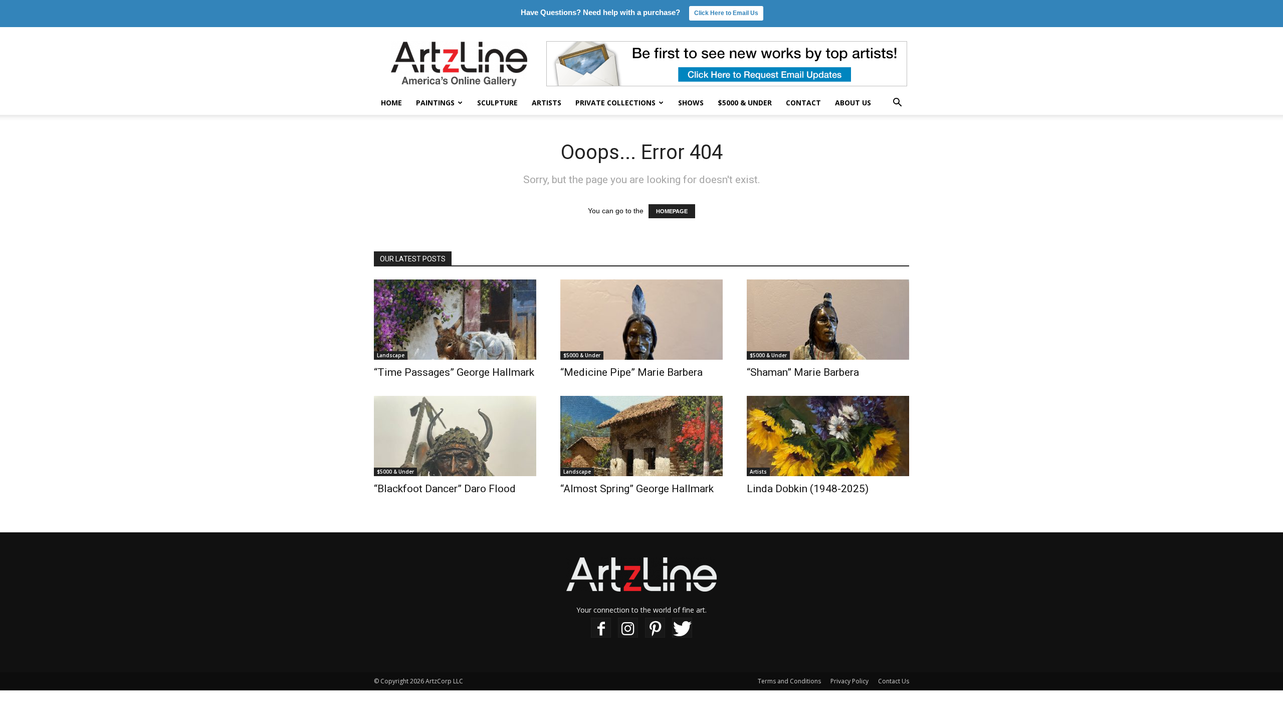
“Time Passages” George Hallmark (454, 372)
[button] (897, 103)
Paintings (435, 102)
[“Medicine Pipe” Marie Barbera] (641, 319)
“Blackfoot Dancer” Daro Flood (445, 489)
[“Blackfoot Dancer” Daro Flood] (455, 436)
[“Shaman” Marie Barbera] (828, 319)
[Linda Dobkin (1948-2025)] (828, 436)
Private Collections (615, 102)
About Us (853, 102)
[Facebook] (601, 628)
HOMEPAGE (672, 211)
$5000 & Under (745, 102)
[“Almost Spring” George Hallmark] (641, 436)
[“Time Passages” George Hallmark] (455, 319)
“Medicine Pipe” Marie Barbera (631, 372)
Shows (691, 102)
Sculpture (497, 102)
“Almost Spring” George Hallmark (637, 489)
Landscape (390, 355)
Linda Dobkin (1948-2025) (808, 489)
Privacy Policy (849, 681)
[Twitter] (682, 628)
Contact (803, 102)
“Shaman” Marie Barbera (803, 372)
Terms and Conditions (789, 681)
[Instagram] (628, 628)
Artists (546, 102)
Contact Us (893, 681)
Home (391, 102)
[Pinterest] (655, 628)
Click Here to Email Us (726, 13)
